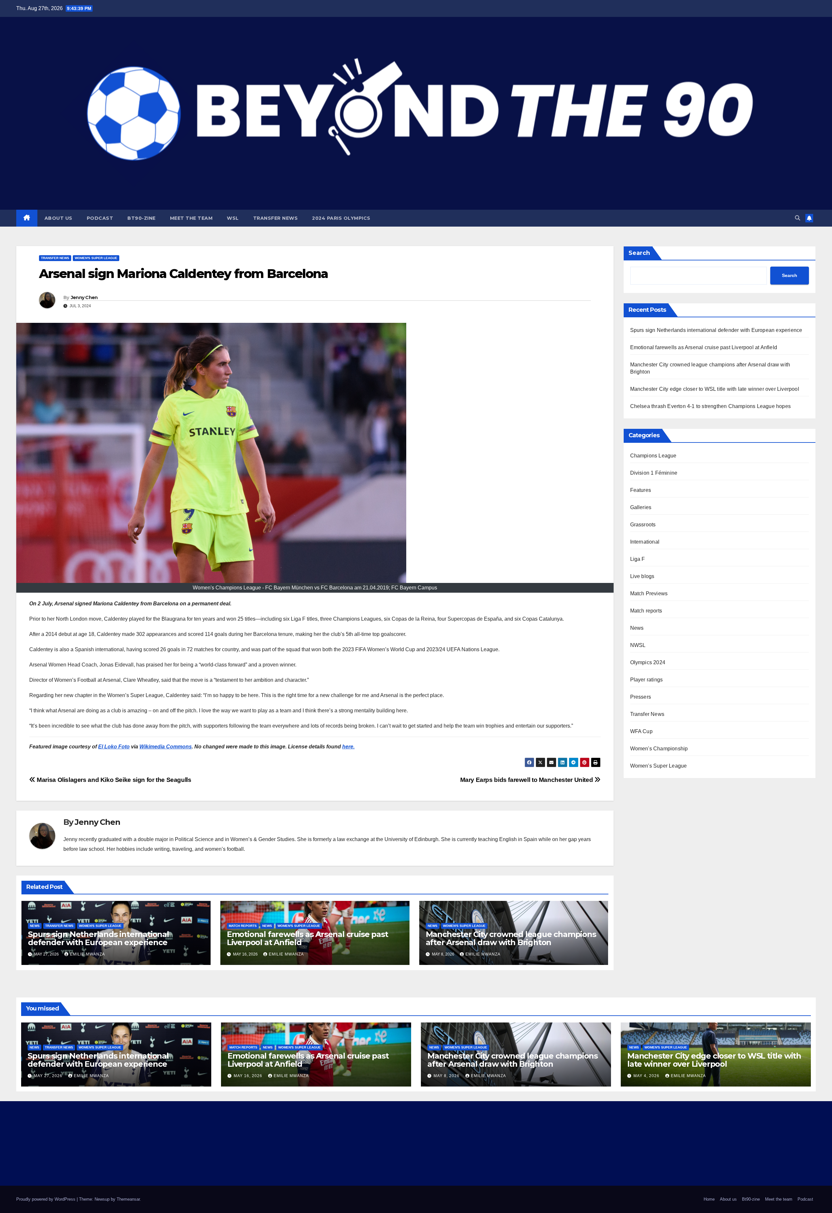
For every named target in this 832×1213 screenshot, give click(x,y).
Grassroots (643, 524)
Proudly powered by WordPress (46, 1199)
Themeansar (128, 1199)
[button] (797, 218)
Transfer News (275, 218)
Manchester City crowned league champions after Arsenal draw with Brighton (511, 938)
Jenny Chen (84, 297)
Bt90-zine (141, 218)
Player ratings (646, 679)
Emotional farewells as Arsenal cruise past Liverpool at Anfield (307, 938)
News (35, 926)
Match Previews (649, 593)
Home (709, 1199)
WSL (233, 218)
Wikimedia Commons (165, 746)
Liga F (637, 559)
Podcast (100, 218)
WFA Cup (641, 731)
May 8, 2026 (447, 1076)
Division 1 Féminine (654, 473)
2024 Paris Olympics (341, 218)
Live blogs (642, 576)
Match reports (243, 926)
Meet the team (191, 218)
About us (58, 218)
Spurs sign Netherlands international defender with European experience (98, 938)
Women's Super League (96, 258)
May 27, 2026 (49, 1076)
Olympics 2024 (648, 662)
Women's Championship (659, 748)
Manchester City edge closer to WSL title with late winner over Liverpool (714, 389)
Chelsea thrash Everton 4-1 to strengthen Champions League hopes (710, 406)
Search (639, 253)
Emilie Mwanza (87, 954)
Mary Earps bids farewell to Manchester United (527, 779)
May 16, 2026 (249, 1076)
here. (348, 746)
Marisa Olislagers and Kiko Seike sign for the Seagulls (113, 779)
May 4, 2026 (647, 1076)
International (645, 542)
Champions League (653, 455)
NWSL (638, 645)
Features (640, 490)
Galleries (641, 507)
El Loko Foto (114, 746)
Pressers (640, 697)
